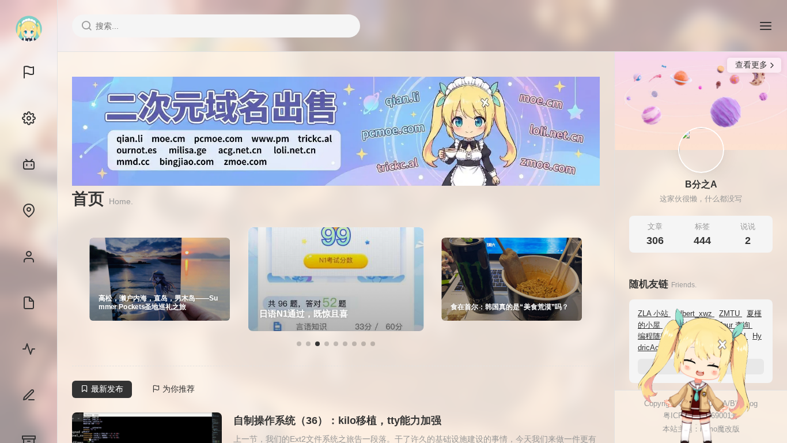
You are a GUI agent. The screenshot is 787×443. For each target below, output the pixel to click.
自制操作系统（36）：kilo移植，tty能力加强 (337, 420)
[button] (299, 343)
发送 (744, 434)
